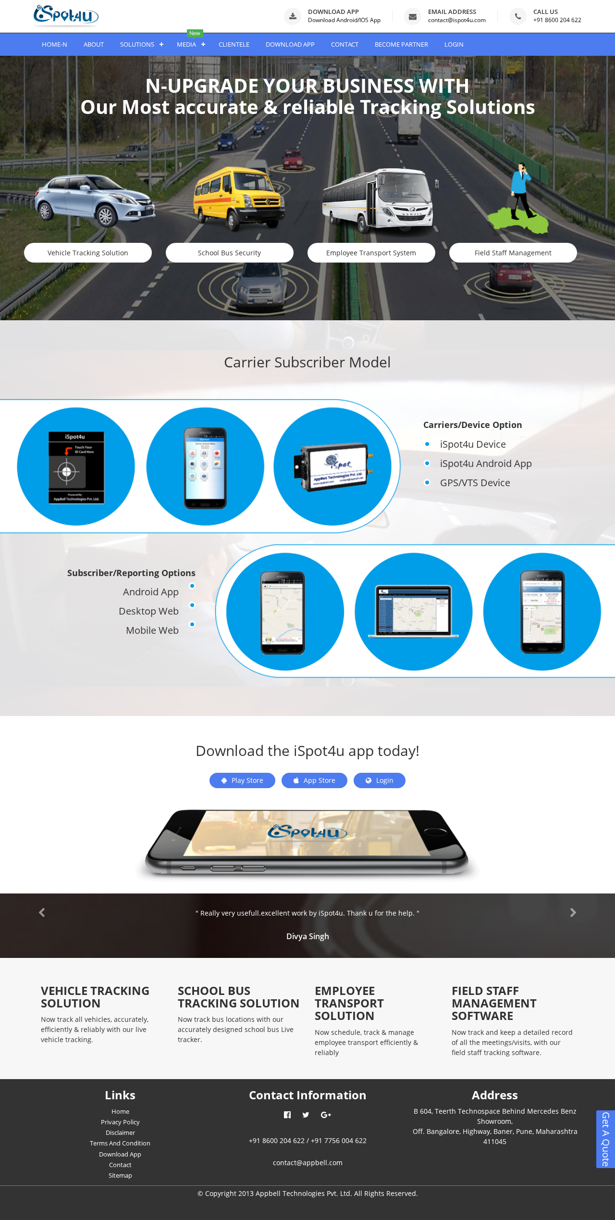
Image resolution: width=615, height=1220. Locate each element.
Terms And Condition (120, 1143)
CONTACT (344, 44)
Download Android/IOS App (344, 20)
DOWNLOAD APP (290, 44)
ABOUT (94, 44)
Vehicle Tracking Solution (88, 252)
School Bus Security (229, 252)
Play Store (247, 780)
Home (120, 1111)
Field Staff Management (513, 252)
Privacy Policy (120, 1122)
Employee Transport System (371, 252)
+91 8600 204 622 (557, 20)
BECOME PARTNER (401, 44)
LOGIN (454, 44)
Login (385, 780)
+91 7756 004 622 (339, 1140)
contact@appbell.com (308, 1162)
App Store (319, 780)
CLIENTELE (234, 44)
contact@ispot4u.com (457, 20)
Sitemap (120, 1175)
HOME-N (54, 44)
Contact (120, 1164)
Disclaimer (120, 1132)
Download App (120, 1154)
